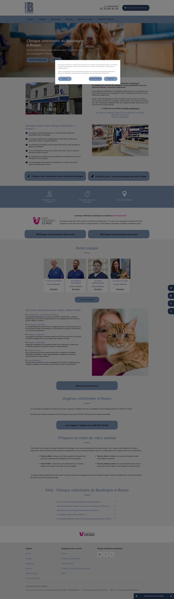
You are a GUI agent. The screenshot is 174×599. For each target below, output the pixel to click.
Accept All (111, 78)
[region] (87, 72)
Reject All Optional (95, 78)
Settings (64, 78)
